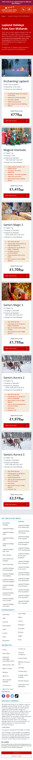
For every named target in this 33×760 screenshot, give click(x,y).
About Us (6, 676)
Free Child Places (8, 564)
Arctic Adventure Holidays (8, 560)
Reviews (5, 672)
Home (3, 16)
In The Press (7, 685)
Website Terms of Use (24, 663)
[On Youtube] (8, 696)
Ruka (19, 640)
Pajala (20, 636)
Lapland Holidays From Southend (23, 591)
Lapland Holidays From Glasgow (23, 543)
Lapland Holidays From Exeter (23, 532)
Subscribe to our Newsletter (23, 685)
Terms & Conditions (21, 653)
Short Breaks (7, 555)
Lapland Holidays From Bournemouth (8, 587)
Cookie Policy (22, 671)
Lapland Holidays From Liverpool (23, 562)
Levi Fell (5, 622)
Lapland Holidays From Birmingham (9, 580)
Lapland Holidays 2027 (8, 539)
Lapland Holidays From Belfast (8, 575)
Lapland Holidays (8, 529)
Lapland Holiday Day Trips (8, 550)
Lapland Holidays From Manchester (24, 574)
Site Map (21, 668)
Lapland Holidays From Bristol (8, 594)
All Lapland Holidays (6, 524)
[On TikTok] (16, 696)
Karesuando (7, 626)
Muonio (20, 632)
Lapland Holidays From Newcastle (23, 579)
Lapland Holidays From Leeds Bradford (23, 556)
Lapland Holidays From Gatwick (23, 538)
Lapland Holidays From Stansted (23, 596)
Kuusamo (21, 628)
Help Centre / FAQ (8, 665)
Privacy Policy (22, 658)
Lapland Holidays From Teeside (23, 602)
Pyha (4, 637)
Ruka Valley (22, 614)
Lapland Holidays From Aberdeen (8, 569)
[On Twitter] (12, 696)
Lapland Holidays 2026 (8, 533)
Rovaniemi (6, 641)
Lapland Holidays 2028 (8, 545)
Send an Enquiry (23, 681)
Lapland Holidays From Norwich (23, 585)
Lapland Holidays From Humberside (24, 549)
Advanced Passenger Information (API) (8, 659)
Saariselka (6, 614)
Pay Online (6, 653)
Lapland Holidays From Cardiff (8, 600)
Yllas (4, 618)
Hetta (4, 629)
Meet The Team (8, 689)
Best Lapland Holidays (7, 681)
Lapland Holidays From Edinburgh (23, 526)
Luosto (5, 633)
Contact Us (21, 649)
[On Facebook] (3, 696)
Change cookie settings (23, 676)
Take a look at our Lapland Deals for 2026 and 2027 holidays (16, 2)
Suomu (20, 621)
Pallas (20, 617)
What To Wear (7, 669)
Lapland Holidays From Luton (23, 568)
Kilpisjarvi (21, 625)
